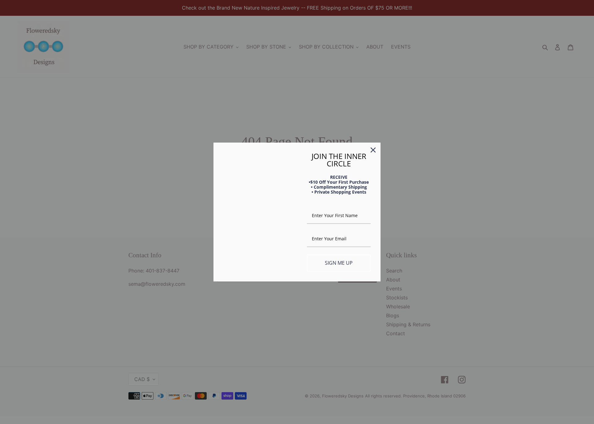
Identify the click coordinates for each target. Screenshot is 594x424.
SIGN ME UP (339, 262)
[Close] (373, 150)
